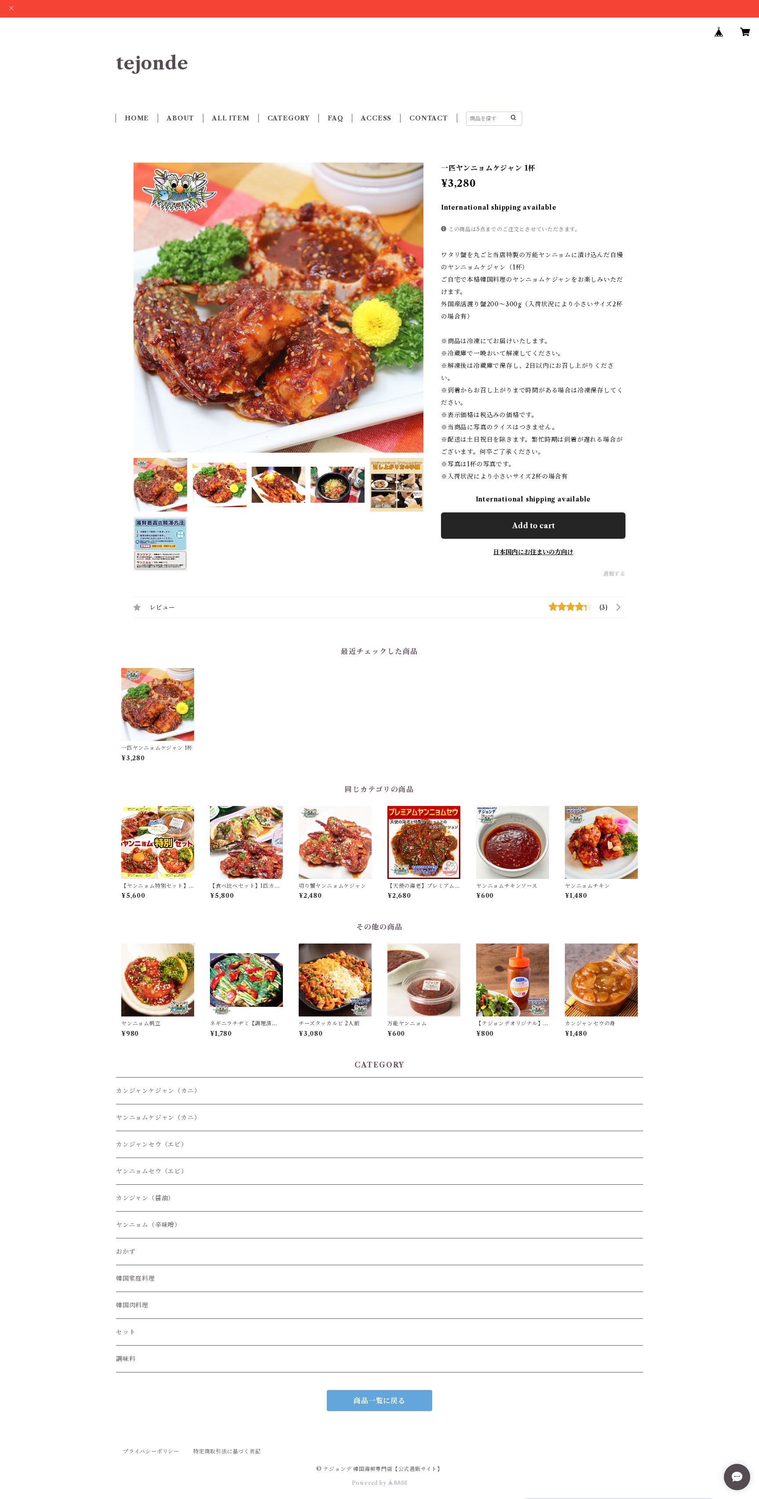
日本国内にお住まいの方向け (533, 552)
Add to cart (533, 525)
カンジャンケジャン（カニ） (158, 1091)
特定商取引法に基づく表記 (227, 1451)
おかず (125, 1252)
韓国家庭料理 (135, 1278)
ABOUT (180, 118)
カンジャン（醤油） (145, 1198)
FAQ (335, 118)
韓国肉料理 (132, 1305)
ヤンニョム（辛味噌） (148, 1225)
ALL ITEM (230, 118)
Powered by (370, 1483)
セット (125, 1332)
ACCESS (376, 118)
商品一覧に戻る (379, 1400)
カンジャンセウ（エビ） (152, 1144)
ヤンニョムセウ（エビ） (152, 1171)
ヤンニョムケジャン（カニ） (158, 1118)
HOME (137, 118)
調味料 (125, 1359)
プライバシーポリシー (151, 1451)
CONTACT (428, 118)
